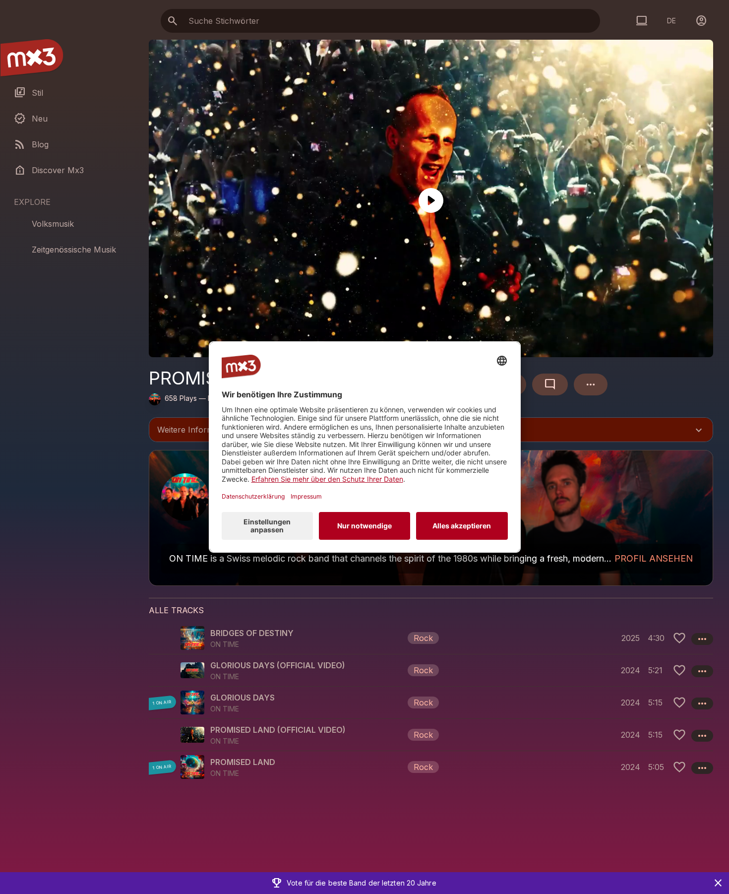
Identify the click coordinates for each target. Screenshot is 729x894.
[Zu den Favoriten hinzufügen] (679, 638)
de (671, 20)
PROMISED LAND (242, 762)
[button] (431, 638)
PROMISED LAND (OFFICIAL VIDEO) (278, 730)
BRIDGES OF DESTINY (252, 633)
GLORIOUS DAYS (242, 697)
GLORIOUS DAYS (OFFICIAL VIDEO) (277, 665)
